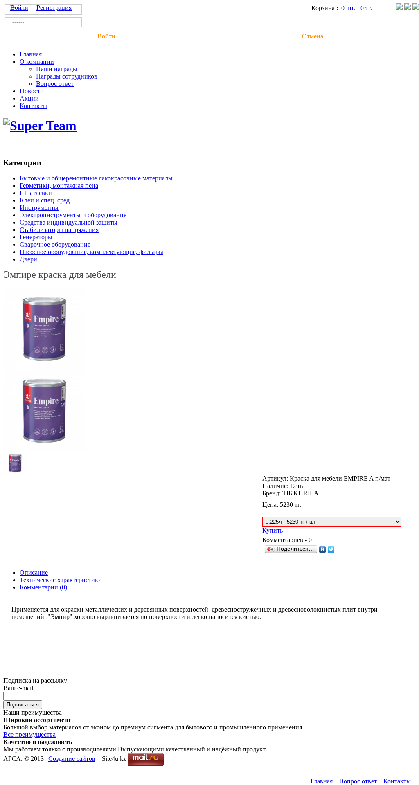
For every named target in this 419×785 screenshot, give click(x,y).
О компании (37, 61)
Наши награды (56, 68)
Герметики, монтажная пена (59, 185)
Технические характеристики (61, 579)
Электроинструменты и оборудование (73, 214)
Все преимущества (29, 734)
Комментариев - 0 (287, 539)
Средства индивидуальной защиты (68, 222)
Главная (31, 54)
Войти (106, 36)
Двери (28, 259)
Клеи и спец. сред (45, 200)
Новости (32, 91)
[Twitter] (331, 549)
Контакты (33, 105)
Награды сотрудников (66, 76)
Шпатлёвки (36, 192)
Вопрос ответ (55, 83)
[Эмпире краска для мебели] (44, 367)
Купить (272, 530)
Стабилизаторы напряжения (59, 229)
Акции (29, 98)
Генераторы (36, 237)
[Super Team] (40, 125)
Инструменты (39, 207)
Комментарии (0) (43, 587)
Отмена (312, 36)
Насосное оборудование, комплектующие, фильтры (91, 251)
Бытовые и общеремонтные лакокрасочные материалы (96, 178)
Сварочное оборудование (55, 244)
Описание (34, 572)
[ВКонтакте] (322, 549)
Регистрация (54, 7)
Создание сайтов (71, 758)
